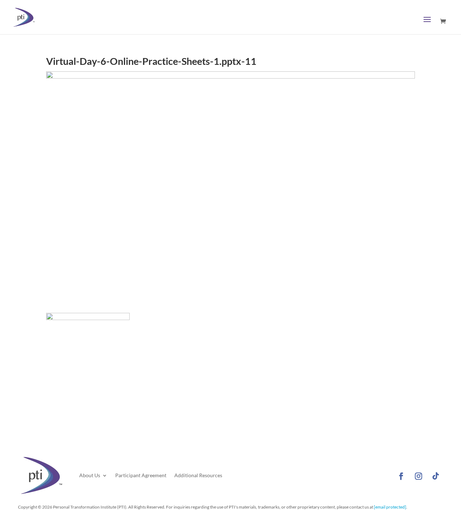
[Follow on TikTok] (436, 476)
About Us (89, 475)
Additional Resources (198, 475)
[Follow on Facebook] (401, 476)
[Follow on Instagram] (418, 476)
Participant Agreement (140, 475)
